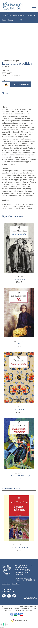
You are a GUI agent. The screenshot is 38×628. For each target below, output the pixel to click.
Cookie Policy (16, 584)
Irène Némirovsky (19, 341)
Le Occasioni (13, 15)
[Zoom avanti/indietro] (1, 624)
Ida (19, 343)
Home (4, 15)
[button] (34, 6)
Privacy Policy (6, 584)
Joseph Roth (19, 473)
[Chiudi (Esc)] (7, 624)
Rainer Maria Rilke (19, 277)
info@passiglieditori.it (26, 578)
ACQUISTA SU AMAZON (21, 84)
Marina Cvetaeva (19, 407)
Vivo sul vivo (18, 409)
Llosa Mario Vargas (10, 60)
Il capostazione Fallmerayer (19, 475)
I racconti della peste (19, 547)
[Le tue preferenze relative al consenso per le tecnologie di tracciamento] (3, 624)
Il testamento (19, 279)
